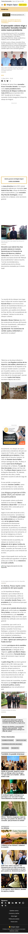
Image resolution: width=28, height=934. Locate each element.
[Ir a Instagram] (9, 903)
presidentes (15, 748)
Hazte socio (14, 921)
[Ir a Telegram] (2, 905)
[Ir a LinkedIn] (13, 903)
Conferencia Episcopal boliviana (12, 744)
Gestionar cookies (14, 930)
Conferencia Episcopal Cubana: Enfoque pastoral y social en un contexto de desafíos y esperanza (13, 721)
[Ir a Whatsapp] (23, 903)
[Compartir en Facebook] (2, 81)
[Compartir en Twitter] (5, 81)
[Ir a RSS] (6, 905)
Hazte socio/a (22, 4)
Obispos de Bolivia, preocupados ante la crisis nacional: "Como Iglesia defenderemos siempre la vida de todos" (13, 729)
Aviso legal (14, 916)
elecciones (5, 748)
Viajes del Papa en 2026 (18, 1)
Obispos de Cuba (21, 740)
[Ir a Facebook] (2, 903)
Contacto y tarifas (14, 913)
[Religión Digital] (11, 5)
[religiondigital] (14, 927)
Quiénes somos (14, 910)
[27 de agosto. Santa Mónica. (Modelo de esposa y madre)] (14, 881)
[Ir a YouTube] (16, 903)
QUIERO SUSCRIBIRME (14, 181)
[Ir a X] (6, 903)
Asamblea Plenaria (7, 740)
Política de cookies (14, 919)
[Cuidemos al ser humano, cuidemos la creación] (14, 837)
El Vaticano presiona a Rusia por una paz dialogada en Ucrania (18, 14)
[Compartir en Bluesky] (7, 81)
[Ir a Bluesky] (20, 903)
